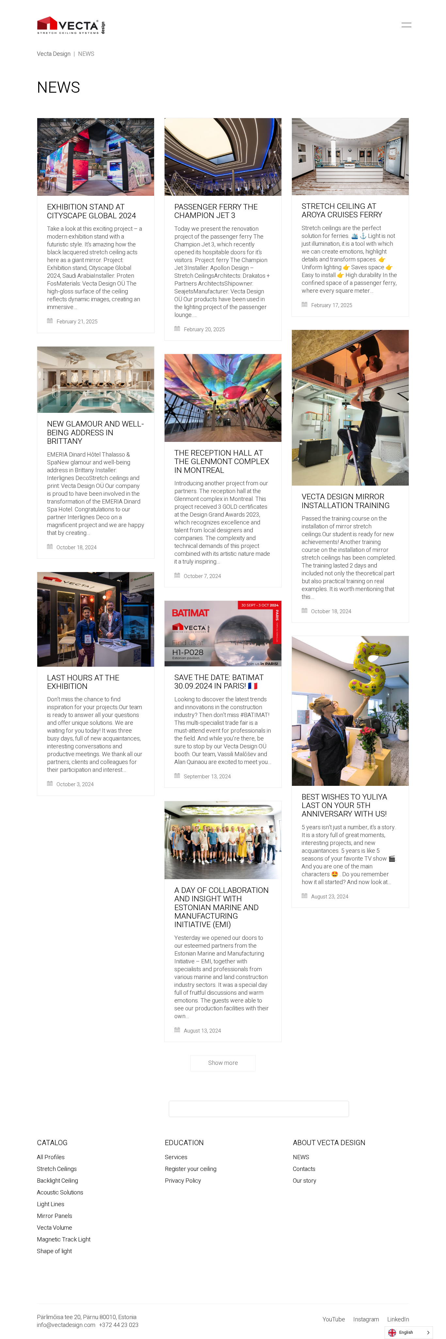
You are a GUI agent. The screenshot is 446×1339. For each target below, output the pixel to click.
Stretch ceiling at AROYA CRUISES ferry (342, 211)
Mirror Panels (54, 1216)
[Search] (338, 1109)
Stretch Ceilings (57, 1169)
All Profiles (51, 1157)
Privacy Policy (183, 1181)
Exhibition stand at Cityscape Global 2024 (91, 211)
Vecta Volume (54, 1228)
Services (176, 1157)
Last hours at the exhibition (83, 682)
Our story (304, 1181)
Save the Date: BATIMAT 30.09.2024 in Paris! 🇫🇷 (218, 682)
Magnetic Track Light (63, 1240)
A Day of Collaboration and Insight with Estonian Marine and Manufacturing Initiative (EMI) (221, 907)
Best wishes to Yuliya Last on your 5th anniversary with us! (344, 806)
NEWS (301, 1157)
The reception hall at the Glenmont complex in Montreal (221, 462)
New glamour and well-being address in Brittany (95, 433)
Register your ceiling (190, 1169)
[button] (395, 25)
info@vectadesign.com (66, 1325)
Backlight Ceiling (57, 1181)
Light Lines (50, 1204)
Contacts (304, 1169)
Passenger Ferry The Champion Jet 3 (216, 211)
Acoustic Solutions (60, 1193)
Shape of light (54, 1251)
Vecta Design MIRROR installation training (346, 501)
